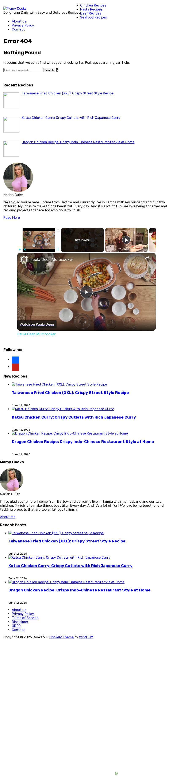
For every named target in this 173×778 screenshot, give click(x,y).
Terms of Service (25, 618)
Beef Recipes (90, 13)
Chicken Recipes (93, 5)
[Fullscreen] (57, 249)
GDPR (16, 626)
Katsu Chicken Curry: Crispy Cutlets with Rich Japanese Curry (74, 417)
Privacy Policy (23, 25)
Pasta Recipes (91, 9)
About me (7, 517)
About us (19, 21)
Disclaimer (20, 622)
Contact (18, 29)
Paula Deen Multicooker (51, 259)
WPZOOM (86, 637)
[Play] (19, 249)
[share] (147, 257)
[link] (24, 260)
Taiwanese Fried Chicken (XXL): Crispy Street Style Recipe (70, 392)
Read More (11, 218)
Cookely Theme (61, 637)
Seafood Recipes (93, 17)
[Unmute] (24, 249)
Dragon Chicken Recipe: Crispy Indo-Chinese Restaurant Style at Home (83, 441)
